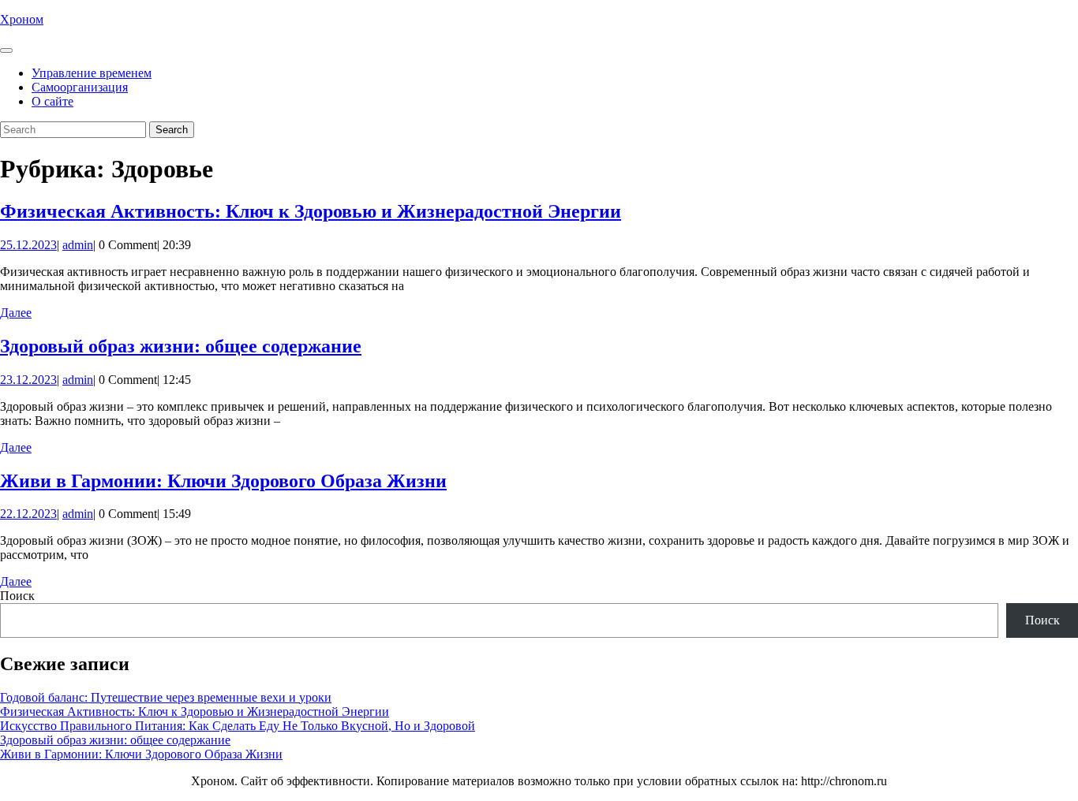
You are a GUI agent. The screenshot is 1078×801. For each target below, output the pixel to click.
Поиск (17, 595)
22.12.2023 (28, 513)
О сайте (52, 101)
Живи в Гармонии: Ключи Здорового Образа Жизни (223, 481)
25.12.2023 (28, 244)
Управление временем (92, 73)
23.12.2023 (28, 379)
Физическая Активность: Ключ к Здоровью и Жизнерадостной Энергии (310, 211)
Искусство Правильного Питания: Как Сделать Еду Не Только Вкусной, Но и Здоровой (237, 725)
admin (77, 244)
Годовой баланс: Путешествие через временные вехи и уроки (165, 697)
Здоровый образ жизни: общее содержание (180, 346)
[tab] (6, 50)
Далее (16, 312)
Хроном (21, 19)
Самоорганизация (80, 87)
